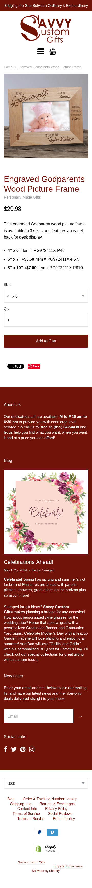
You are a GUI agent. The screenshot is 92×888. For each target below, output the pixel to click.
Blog (11, 798)
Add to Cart (46, 341)
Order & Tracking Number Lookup (50, 798)
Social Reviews (60, 813)
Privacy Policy (56, 808)
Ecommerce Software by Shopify (57, 868)
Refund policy (64, 818)
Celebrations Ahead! (28, 562)
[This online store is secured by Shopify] (46, 852)
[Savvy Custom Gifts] (46, 29)
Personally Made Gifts (22, 197)
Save (36, 366)
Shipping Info (20, 803)
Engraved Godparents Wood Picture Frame (49, 67)
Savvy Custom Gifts (31, 862)
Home (8, 67)
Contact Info (27, 808)
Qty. (7, 309)
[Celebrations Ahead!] (46, 512)
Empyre (59, 866)
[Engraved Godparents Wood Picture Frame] (46, 116)
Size (7, 285)
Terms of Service (26, 813)
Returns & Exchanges (57, 803)
